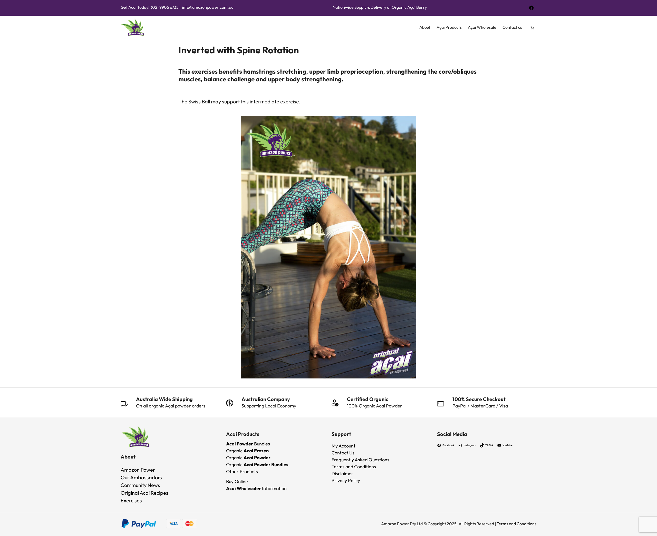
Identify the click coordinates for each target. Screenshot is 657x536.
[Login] (531, 7)
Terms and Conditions (354, 467)
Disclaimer (342, 473)
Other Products (242, 471)
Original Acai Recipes (144, 493)
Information (256, 488)
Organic (247, 451)
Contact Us (343, 453)
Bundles (248, 444)
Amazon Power (138, 469)
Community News (140, 485)
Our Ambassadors (141, 477)
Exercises (131, 500)
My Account (343, 446)
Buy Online (237, 481)
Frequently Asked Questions (360, 460)
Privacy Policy (346, 480)
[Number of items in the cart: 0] (532, 27)
